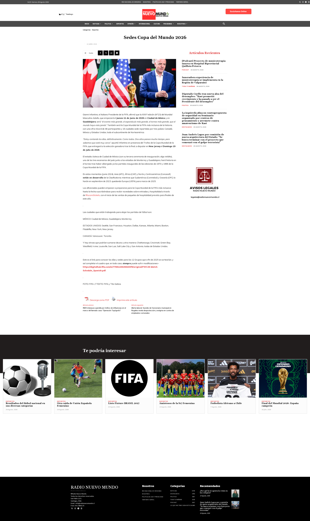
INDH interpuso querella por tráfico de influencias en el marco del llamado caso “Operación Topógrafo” (104, 309)
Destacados (187, 127)
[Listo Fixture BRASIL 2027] (129, 378)
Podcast (185, 70)
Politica (185, 105)
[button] (224, 24)
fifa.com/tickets (93, 195)
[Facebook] (100, 53)
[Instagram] (303, 2)
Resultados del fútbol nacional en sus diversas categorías (25, 404)
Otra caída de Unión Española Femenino (74, 404)
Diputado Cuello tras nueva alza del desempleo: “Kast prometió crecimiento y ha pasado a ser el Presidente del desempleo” (202, 98)
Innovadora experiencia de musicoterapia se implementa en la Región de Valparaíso (202, 80)
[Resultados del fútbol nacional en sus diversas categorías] (27, 378)
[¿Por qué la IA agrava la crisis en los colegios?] (235, 493)
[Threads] (81, 508)
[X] (105, 53)
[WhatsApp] (111, 53)
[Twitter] (300, 2)
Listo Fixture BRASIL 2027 (123, 403)
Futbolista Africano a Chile (226, 403)
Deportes (95, 30)
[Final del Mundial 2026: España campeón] (283, 378)
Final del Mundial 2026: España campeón (280, 404)
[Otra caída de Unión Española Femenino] (78, 378)
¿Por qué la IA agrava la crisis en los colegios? (214, 492)
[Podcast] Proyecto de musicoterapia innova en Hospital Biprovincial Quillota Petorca (203, 64)
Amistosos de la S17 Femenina (176, 403)
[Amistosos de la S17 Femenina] (181, 378)
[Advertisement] (155, 431)
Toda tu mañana (188, 86)
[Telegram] (306, 2)
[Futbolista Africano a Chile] (232, 378)
